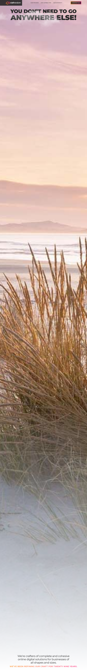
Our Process (35, 2)
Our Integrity (57, 2)
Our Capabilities (46, 2)
